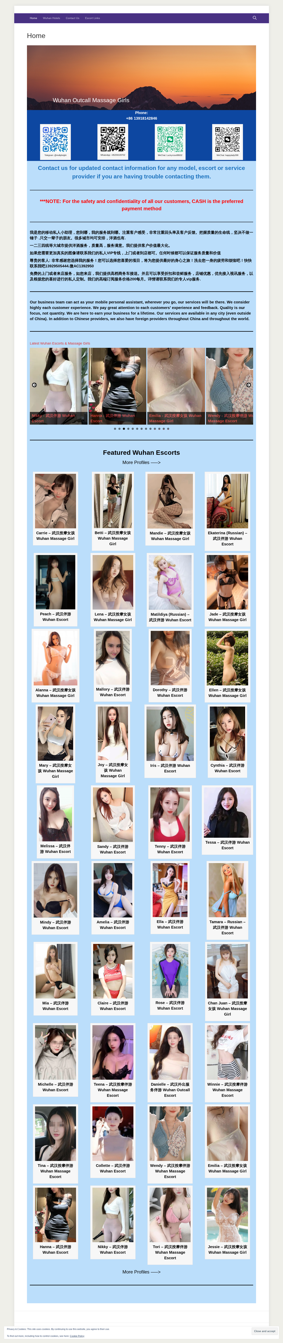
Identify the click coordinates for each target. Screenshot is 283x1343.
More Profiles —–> (141, 462)
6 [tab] (137, 429)
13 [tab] (168, 429)
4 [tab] (128, 429)
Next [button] (248, 385)
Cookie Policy (77, 1336)
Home (33, 18)
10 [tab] (155, 429)
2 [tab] (119, 429)
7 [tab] (142, 429)
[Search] (253, 17)
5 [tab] (133, 429)
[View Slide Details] (59, 386)
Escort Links (92, 18)
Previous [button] (35, 385)
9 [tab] (150, 429)
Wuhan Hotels (51, 18)
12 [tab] (164, 429)
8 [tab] (146, 429)
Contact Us (72, 18)
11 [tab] (159, 429)
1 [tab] (115, 429)
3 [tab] (124, 429)
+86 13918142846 (141, 118)
